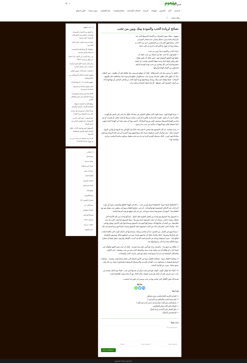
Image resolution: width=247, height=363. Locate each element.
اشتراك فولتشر (88, 210)
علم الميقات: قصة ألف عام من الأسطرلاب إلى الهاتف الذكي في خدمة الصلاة (82, 121)
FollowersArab (88, 186)
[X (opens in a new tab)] (69, 3)
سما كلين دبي (88, 205)
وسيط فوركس (88, 215)
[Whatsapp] (136, 288)
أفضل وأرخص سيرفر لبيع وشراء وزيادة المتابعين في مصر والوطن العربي (82, 96)
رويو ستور (89, 156)
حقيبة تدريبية (89, 161)
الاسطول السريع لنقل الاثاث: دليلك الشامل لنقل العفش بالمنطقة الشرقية (81, 131)
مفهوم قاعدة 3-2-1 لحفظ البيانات (82, 82)
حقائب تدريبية (88, 225)
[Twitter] (139, 288)
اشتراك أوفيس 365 (86, 200)
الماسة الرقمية (88, 181)
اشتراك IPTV (88, 220)
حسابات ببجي (88, 171)
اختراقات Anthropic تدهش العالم (82, 71)
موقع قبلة (90, 190)
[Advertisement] (117, 49)
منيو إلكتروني (88, 195)
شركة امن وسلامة (87, 166)
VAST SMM (89, 176)
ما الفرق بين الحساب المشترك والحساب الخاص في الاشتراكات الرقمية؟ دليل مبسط (82, 35)
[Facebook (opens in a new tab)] (66, 3)
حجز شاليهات (88, 229)
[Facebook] (143, 288)
